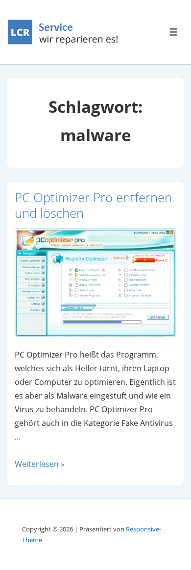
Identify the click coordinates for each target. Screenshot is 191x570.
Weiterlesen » (40, 464)
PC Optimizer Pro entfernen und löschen (93, 205)
